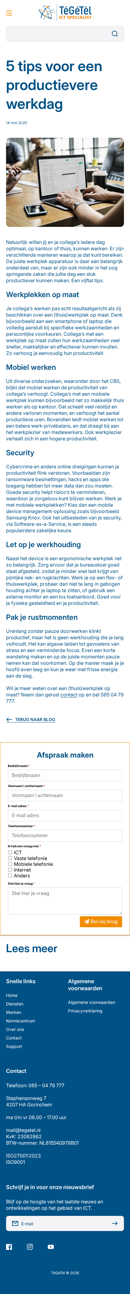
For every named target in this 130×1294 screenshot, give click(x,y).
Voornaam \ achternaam (26, 785)
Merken (13, 1012)
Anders (22, 875)
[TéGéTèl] (65, 13)
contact (68, 695)
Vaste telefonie (30, 858)
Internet (22, 869)
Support (14, 1046)
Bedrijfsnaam (19, 765)
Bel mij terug (104, 921)
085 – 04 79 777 (46, 1085)
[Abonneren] (116, 1223)
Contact (14, 1037)
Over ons (15, 1029)
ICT (18, 852)
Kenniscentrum (20, 1020)
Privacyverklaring (85, 1010)
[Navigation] (9, 13)
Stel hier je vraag (21, 883)
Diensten (14, 1003)
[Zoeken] (116, 33)
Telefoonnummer (21, 825)
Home (12, 995)
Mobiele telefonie (33, 864)
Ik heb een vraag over (24, 846)
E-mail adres (18, 805)
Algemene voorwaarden (91, 1002)
